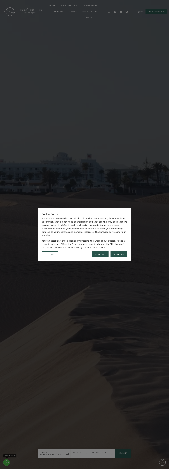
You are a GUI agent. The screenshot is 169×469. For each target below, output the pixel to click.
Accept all (119, 254)
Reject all (100, 254)
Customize (50, 254)
